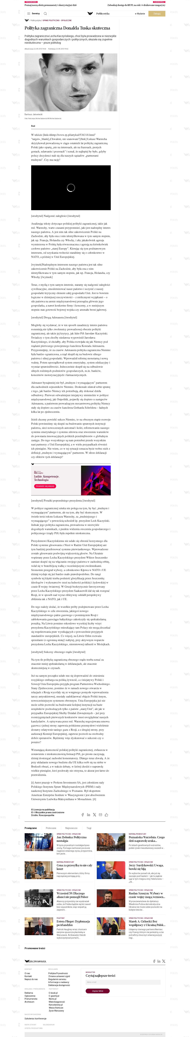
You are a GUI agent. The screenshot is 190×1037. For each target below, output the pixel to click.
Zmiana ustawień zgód (59, 976)
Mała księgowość (57, 1002)
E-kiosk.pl (53, 993)
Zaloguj (156, 13)
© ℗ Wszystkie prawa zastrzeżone (47, 812)
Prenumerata (31, 999)
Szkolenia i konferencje (35, 1018)
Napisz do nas (31, 979)
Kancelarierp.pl (56, 1005)
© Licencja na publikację (43, 809)
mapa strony (30, 1025)
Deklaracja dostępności (59, 985)
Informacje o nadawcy (58, 982)
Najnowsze (71, 828)
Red (33, 126)
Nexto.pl (52, 999)
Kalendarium (48, 1025)
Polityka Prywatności (58, 973)
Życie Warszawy (56, 1011)
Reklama (29, 993)
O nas (27, 973)
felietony (60, 918)
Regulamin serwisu (57, 979)
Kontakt (28, 976)
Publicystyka (102, 13)
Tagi (89, 828)
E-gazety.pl (54, 996)
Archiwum (29, 1002)
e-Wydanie (140, 13)
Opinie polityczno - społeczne (57, 20)
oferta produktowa (34, 1028)
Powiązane (31, 828)
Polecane (51, 828)
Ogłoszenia (30, 996)
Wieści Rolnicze (56, 1008)
